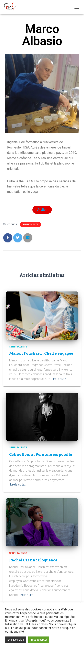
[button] (42, 210)
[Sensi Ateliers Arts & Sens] (11, 7)
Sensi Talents (30, 224)
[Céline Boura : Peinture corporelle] (42, 416)
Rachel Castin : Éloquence (33, 560)
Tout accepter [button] (39, 639)
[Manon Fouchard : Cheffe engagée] (42, 315)
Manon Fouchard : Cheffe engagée (41, 353)
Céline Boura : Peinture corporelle (40, 454)
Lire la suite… (60, 378)
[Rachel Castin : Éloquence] (42, 522)
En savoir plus (16, 639)
